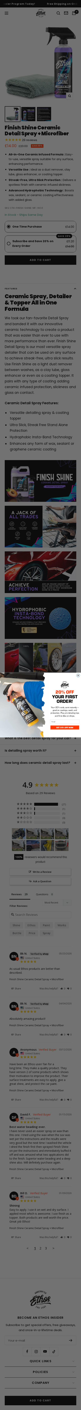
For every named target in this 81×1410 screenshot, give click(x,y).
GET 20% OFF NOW (64, 727)
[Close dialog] (78, 675)
